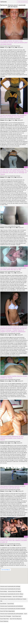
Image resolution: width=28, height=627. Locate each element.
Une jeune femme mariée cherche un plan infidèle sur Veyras (13, 377)
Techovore (3, 2)
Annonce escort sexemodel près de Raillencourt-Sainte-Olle (13, 600)
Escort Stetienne (4, 621)
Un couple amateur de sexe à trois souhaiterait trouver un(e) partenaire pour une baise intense (13, 42)
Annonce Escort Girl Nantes (14, 591)
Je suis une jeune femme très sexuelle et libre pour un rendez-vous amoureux (13, 116)
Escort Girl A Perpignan (5, 616)
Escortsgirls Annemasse (6, 596)
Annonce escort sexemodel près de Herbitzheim (11, 606)
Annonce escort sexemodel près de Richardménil (11, 613)
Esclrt (25, 613)
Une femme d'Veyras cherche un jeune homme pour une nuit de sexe (12, 487)
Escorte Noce (10, 603)
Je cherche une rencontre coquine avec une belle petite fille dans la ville (13, 268)
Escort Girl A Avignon (18, 596)
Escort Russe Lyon (16, 616)
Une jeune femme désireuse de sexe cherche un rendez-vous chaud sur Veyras (12, 438)
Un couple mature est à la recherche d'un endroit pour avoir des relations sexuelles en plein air (13, 540)
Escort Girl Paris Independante (7, 611)
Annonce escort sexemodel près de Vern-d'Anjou (11, 594)
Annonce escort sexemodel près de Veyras (10, 589)
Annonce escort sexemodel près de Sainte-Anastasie (12, 608)
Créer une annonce (22, 1)
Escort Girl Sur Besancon (16, 618)
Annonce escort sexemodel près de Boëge (10, 586)
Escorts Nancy (3, 591)
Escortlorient (3, 603)
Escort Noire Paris (4, 618)
